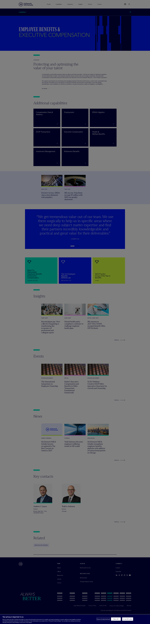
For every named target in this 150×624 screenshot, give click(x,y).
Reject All (116, 619)
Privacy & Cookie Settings (103, 619)
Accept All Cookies (127, 619)
